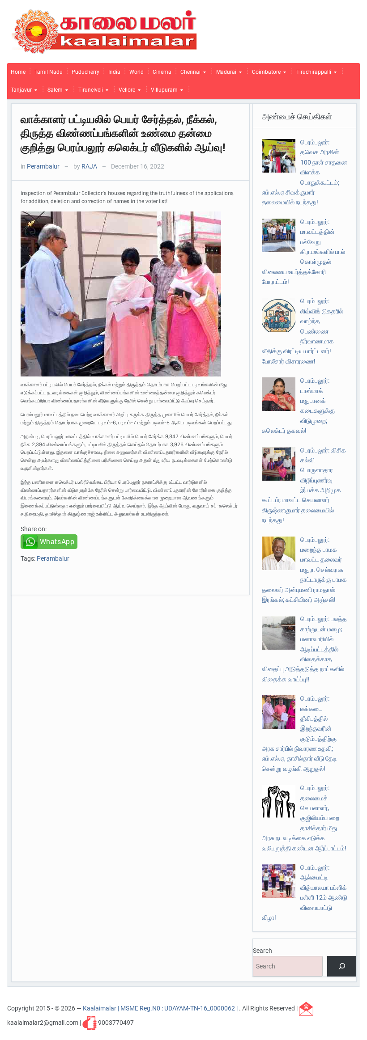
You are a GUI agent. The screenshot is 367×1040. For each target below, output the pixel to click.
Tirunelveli (89, 92)
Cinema (162, 72)
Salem (53, 92)
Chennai (189, 74)
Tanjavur (19, 92)
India (114, 72)
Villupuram (162, 92)
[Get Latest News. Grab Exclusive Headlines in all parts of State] (104, 30)
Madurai (224, 74)
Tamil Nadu (48, 72)
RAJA (89, 166)
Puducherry (85, 72)
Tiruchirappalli (312, 74)
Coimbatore (264, 74)
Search (262, 950)
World (136, 72)
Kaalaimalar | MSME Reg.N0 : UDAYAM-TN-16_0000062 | (161, 1007)
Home (18, 72)
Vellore (125, 92)
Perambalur (43, 166)
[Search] (341, 966)
